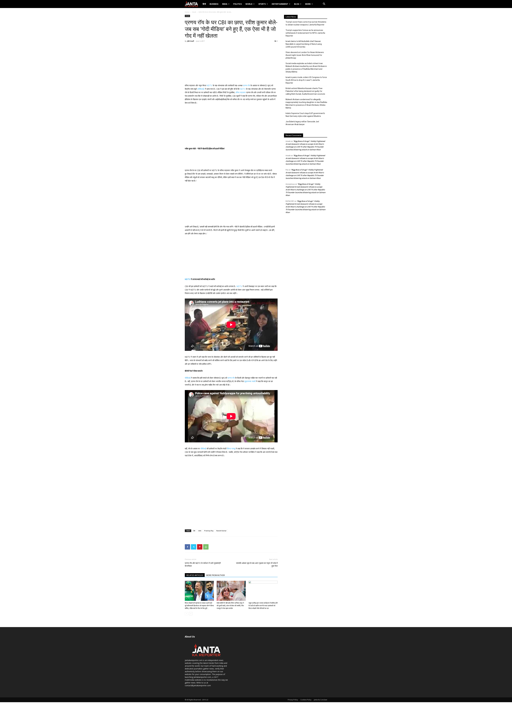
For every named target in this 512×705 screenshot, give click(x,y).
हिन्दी (204, 4)
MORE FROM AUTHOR (215, 575)
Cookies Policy (305, 700)
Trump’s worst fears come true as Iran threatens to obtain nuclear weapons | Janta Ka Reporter (306, 23)
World (248, 4)
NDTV (209, 85)
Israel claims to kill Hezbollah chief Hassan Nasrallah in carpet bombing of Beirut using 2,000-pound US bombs (304, 44)
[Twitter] (193, 547)
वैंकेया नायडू (231, 448)
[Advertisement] (231, 63)
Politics (237, 4)
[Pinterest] (199, 547)
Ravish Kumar (221, 531)
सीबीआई (188, 378)
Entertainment (280, 4)
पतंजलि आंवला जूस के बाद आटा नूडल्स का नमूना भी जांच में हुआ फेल (257, 564)
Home (187, 12)
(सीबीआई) (200, 89)
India (224, 4)
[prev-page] (186, 613)
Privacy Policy (293, 700)
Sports (262, 4)
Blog (296, 4)
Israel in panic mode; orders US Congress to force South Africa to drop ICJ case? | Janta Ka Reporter (306, 80)
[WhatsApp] (206, 547)
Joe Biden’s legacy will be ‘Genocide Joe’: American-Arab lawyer (302, 123)
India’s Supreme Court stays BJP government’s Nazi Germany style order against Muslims (305, 114)
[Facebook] (187, 547)
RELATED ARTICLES (194, 575)
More (308, 4)
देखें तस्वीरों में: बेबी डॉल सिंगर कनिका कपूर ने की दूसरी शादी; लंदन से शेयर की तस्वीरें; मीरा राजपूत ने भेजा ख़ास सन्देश (230, 605)
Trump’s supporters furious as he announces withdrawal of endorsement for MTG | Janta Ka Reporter (305, 33)
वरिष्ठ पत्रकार (241, 92)
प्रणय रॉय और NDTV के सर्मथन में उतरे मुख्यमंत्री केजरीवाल (203, 564)
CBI (194, 531)
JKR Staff (190, 41)
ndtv (199, 531)
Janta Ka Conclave (320, 700)
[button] (324, 4)
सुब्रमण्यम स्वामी (250, 381)
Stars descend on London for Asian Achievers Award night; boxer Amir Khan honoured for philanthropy (305, 55)
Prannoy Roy (208, 531)
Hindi (194, 12)
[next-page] (190, 613)
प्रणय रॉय (246, 85)
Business (214, 4)
